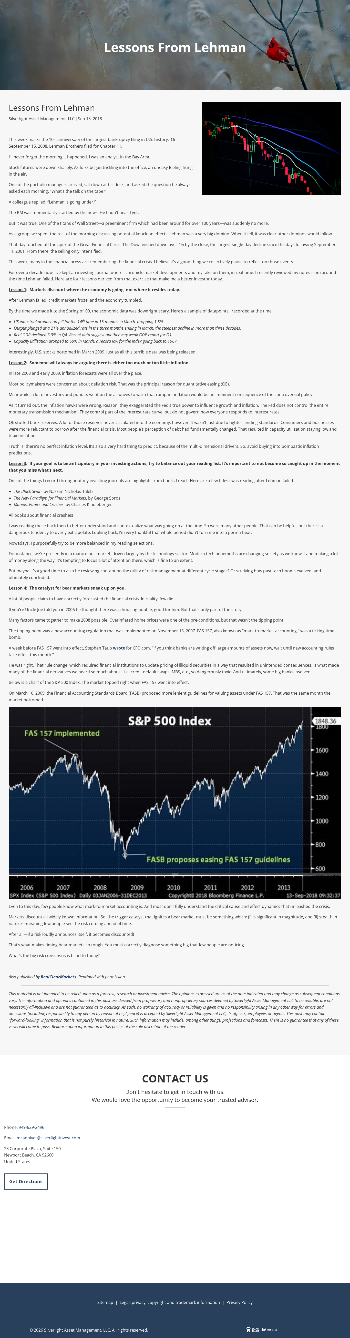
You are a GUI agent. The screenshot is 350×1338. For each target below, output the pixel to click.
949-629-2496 (31, 1127)
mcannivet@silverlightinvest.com (48, 1138)
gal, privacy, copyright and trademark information (172, 1302)
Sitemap (105, 1302)
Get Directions (26, 1181)
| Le (118, 1302)
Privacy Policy (240, 1302)
